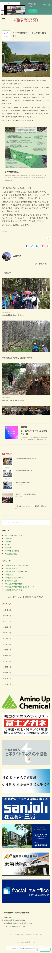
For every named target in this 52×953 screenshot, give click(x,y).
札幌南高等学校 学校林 (14, 584)
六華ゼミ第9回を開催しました (25, 470)
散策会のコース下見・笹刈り (13, 400)
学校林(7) (4, 231)
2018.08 (7, 633)
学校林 (7, 544)
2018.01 (7, 672)
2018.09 (7, 627)
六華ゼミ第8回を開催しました (25, 482)
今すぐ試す (33, 10)
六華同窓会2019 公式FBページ (17, 571)
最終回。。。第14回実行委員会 (25, 494)
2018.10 (7, 621)
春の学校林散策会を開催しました (15, 315)
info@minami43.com (17, 926)
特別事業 (8, 547)
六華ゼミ (8, 541)
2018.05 (7, 650)
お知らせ (8, 538)
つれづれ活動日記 (12, 550)
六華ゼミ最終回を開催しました (25, 458)
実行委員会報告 (11, 553)
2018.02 (7, 667)
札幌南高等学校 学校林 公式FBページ (19, 587)
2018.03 (7, 661)
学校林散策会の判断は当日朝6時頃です (17, 357)
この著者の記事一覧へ (41, 264)
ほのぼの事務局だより (13, 535)
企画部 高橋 (17, 256)
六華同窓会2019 (11, 568)
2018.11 (7, 615)
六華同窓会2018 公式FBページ (17, 565)
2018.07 (7, 638)
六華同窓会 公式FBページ (15, 577)
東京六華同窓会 (11, 580)
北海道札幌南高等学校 (13, 590)
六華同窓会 (9, 574)
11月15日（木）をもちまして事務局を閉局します (31, 506)
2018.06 (7, 644)
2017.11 (7, 684)
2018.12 (7, 610)
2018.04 (7, 655)
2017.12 (7, 678)
